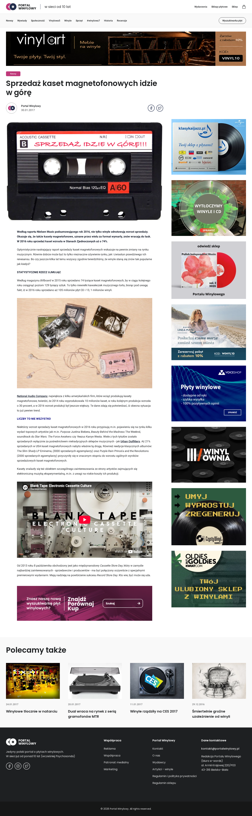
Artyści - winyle (162, 769)
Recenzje (122, 20)
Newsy (9, 20)
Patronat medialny (116, 762)
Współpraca (112, 755)
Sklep (235, 6)
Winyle (68, 20)
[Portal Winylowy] (21, 6)
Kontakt (157, 749)
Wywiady (22, 20)
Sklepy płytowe (219, 6)
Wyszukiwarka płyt (232, 20)
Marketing (110, 769)
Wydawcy (159, 762)
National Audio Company (32, 396)
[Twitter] (26, 766)
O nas (156, 755)
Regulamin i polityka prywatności (174, 776)
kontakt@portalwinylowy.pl (220, 749)
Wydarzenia (200, 6)
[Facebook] (9, 766)
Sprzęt (79, 20)
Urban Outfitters (130, 441)
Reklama (110, 749)
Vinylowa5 (54, 20)
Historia (108, 20)
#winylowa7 (93, 20)
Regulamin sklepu (164, 783)
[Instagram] (18, 766)
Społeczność (38, 20)
